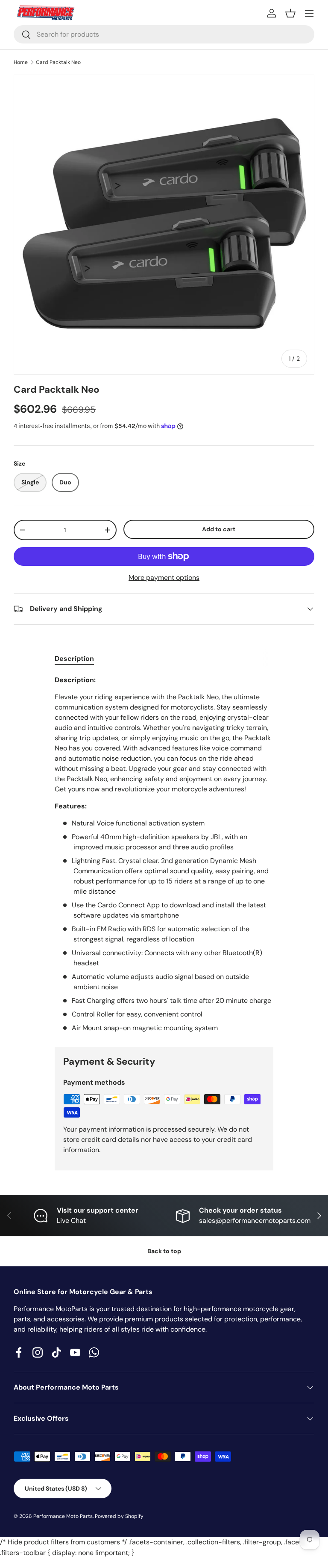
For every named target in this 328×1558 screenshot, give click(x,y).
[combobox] (164, 34)
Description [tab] (74, 658)
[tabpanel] (164, 854)
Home (21, 62)
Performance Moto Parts (63, 1516)
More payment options (164, 577)
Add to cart (218, 529)
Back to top (164, 1251)
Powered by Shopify (119, 1516)
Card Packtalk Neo (58, 62)
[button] (290, 13)
